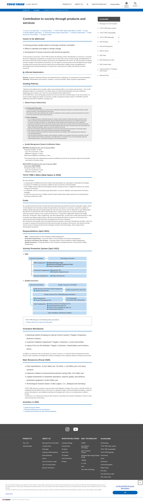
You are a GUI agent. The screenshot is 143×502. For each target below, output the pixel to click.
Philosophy (45, 449)
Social (102, 458)
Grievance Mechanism (78, 32)
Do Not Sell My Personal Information (125, 487)
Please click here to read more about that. (40, 322)
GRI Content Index (105, 64)
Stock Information (67, 458)
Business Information (48, 467)
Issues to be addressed (32, 30)
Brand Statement (47, 455)
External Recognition (106, 46)
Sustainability (104, 19)
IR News (64, 461)
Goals (86, 30)
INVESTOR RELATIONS (70, 438)
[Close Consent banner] (140, 482)
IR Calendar (65, 455)
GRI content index (106, 477)
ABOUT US (46, 438)
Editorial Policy (104, 75)
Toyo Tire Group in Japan (49, 461)
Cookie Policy (9, 493)
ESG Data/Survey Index (107, 60)
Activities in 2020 (46, 34)
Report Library (104, 51)
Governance (104, 461)
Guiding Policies (47, 30)
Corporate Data (46, 446)
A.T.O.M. (83, 463)
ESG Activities (104, 42)
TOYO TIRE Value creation (108, 28)
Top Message (104, 443)
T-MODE (83, 460)
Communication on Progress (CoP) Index (108, 70)
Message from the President (108, 23)
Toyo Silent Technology (87, 469)
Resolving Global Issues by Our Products (37, 409)
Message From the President (50, 443)
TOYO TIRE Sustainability (108, 33)
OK (125, 492)
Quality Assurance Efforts (32, 407)
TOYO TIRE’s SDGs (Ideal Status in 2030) (68, 30)
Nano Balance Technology (85, 446)
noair (82, 466)
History (44, 458)
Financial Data (66, 446)
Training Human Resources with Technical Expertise (40, 411)
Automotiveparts (27, 446)
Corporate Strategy (67, 443)
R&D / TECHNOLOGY (89, 438)
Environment (104, 455)
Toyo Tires (26, 443)
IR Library (64, 449)
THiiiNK (83, 443)
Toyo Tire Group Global (48, 464)
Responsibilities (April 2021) (33, 32)
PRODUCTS (27, 438)
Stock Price (65, 452)
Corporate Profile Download (50, 452)
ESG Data (103, 55)
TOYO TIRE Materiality (107, 37)
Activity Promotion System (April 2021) (56, 32)
